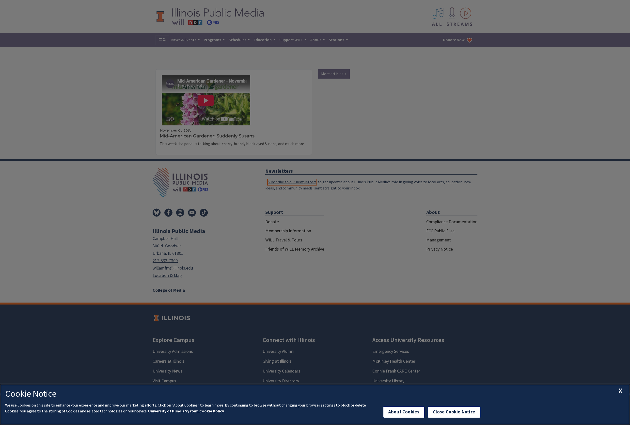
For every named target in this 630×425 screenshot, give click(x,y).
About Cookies (403, 412)
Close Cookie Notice (454, 412)
